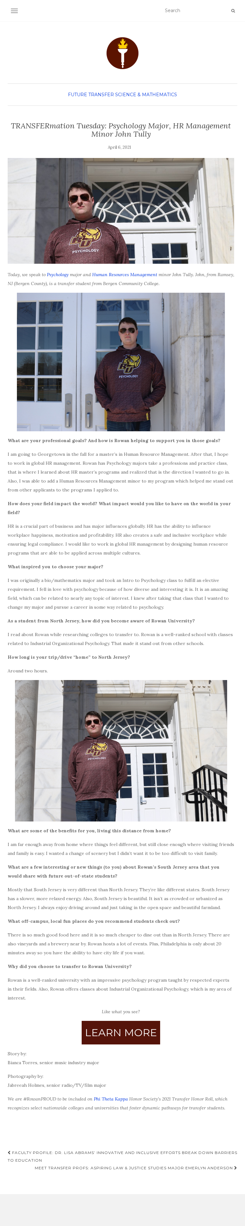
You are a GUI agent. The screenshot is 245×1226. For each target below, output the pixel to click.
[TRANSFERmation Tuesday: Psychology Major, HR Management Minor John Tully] (121, 211)
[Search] (233, 11)
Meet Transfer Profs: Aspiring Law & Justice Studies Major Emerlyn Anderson (134, 1167)
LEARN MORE (121, 1032)
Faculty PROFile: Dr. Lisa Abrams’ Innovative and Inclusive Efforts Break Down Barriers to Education (122, 1156)
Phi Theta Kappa (111, 1099)
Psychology (58, 274)
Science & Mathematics (146, 94)
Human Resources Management (124, 274)
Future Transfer (91, 94)
